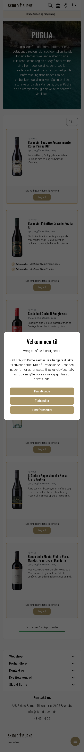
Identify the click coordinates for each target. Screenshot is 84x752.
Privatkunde (42, 391)
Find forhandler (42, 410)
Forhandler (42, 401)
